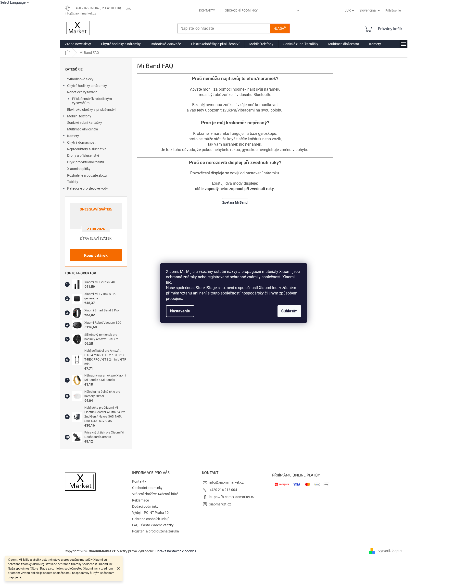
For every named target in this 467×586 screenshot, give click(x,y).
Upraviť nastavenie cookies (175, 551)
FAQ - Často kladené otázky (153, 525)
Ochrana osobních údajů (150, 519)
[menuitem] (78, 44)
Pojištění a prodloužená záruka (155, 531)
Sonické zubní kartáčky (84, 123)
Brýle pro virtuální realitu (85, 162)
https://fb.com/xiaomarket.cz (231, 497)
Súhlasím (289, 311)
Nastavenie (180, 311)
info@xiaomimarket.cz (226, 482)
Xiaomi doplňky (78, 169)
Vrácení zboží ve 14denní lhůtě (155, 494)
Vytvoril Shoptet (390, 551)
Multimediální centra (82, 129)
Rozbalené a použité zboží (87, 175)
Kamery (73, 136)
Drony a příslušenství (83, 155)
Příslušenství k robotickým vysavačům (92, 101)
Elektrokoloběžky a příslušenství (91, 110)
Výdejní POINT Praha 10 (150, 513)
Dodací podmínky (145, 506)
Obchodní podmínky (241, 10)
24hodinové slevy (80, 79)
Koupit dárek (96, 255)
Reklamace (140, 500)
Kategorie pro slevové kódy (87, 188)
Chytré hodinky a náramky (87, 86)
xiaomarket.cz (220, 504)
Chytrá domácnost (81, 142)
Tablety (72, 182)
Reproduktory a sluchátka (86, 149)
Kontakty (207, 10)
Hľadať (280, 28)
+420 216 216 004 (223, 490)
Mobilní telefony (79, 116)
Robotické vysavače (82, 92)
